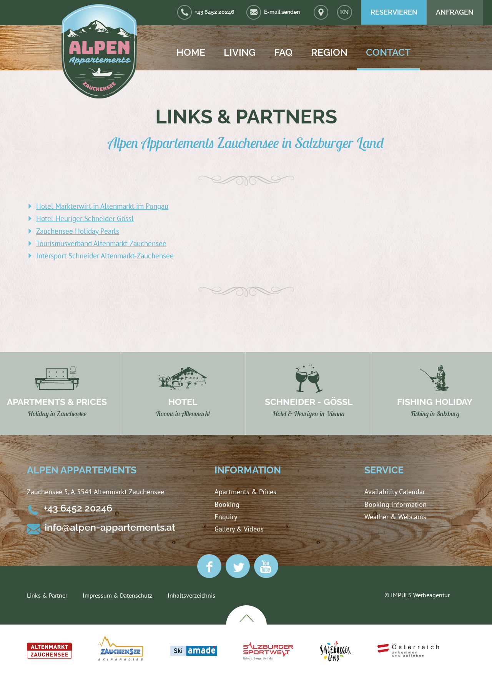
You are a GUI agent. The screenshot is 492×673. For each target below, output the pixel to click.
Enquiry (225, 516)
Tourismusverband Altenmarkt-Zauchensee (101, 243)
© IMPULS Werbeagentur (417, 595)
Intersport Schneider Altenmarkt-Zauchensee (105, 255)
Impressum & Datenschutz (117, 595)
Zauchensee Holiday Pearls (77, 231)
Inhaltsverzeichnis (191, 595)
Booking (226, 504)
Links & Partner (47, 595)
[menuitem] (344, 12)
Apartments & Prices (245, 491)
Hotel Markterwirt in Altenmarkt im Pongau (102, 206)
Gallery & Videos (239, 529)
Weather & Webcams (395, 516)
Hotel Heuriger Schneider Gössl (85, 218)
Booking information (395, 504)
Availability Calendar (394, 491)
